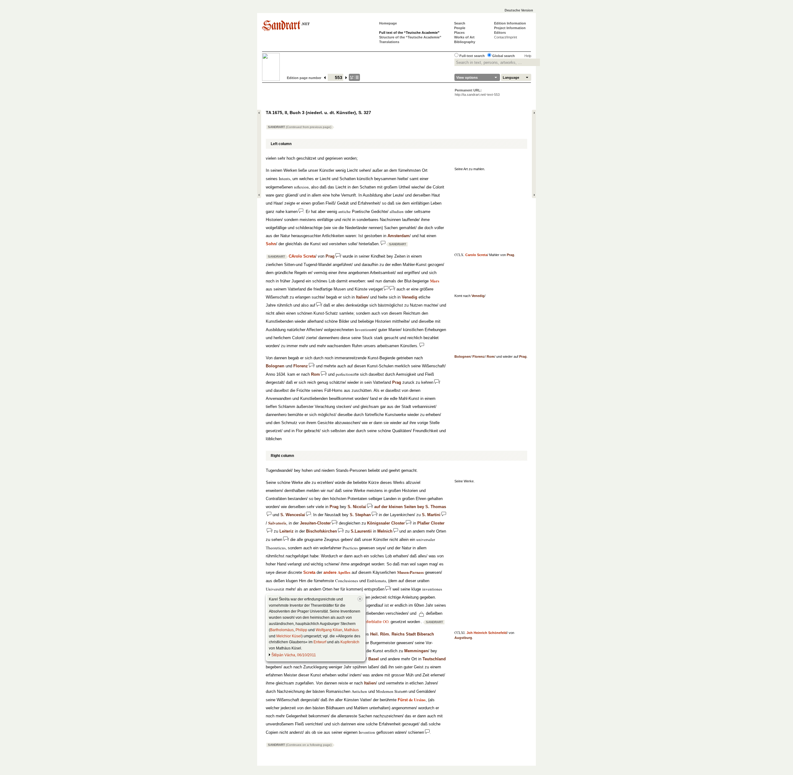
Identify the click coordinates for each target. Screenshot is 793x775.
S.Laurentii (361, 531)
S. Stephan (360, 514)
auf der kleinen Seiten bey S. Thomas (410, 506)
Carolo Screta (476, 255)
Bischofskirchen (321, 531)
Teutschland (434, 659)
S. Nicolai (357, 506)
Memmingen (416, 651)
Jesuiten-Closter (315, 523)
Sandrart (299, 127)
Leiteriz (286, 531)
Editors (500, 32)
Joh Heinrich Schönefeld (487, 633)
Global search (503, 56)
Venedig (477, 296)
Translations (389, 42)
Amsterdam (399, 235)
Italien (362, 297)
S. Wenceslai (292, 514)
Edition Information (510, 23)
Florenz (478, 356)
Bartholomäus (282, 630)
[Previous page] (325, 78)
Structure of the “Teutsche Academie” (410, 37)
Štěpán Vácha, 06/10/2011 (293, 655)
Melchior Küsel (288, 636)
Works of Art (464, 37)
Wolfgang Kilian (329, 630)
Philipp (301, 630)
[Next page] (346, 78)
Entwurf (319, 642)
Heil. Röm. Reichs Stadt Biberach (402, 634)
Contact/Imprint (505, 37)
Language (511, 77)
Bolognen (462, 356)
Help (527, 56)
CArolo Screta (302, 256)
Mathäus (351, 630)
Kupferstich (349, 642)
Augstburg (463, 638)
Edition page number (304, 78)
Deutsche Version (519, 10)
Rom (490, 356)
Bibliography (464, 42)
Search (459, 23)
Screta (309, 572)
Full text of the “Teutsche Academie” (409, 32)
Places (459, 32)
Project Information (510, 28)
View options (467, 77)
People (459, 28)
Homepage (388, 23)
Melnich (384, 531)
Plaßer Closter (431, 523)
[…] (354, 77)
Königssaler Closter (386, 523)
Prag (510, 255)
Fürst (412, 700)
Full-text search (472, 56)
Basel (373, 659)
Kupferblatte (374, 621)
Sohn (271, 243)
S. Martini (431, 514)
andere (336, 572)
